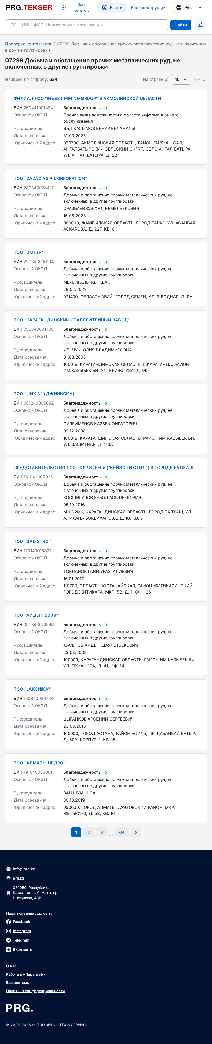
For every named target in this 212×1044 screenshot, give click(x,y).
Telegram (21, 940)
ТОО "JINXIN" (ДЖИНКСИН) (44, 393)
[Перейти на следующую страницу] (136, 832)
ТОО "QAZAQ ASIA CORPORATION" (50, 178)
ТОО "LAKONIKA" (32, 689)
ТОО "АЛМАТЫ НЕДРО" (39, 762)
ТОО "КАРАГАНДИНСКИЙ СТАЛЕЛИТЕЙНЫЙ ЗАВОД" (72, 319)
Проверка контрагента (28, 43)
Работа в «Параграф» (25, 974)
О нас (11, 966)
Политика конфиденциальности (35, 990)
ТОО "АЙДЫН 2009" (36, 615)
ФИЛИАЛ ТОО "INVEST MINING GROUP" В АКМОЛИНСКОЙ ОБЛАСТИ (87, 98)
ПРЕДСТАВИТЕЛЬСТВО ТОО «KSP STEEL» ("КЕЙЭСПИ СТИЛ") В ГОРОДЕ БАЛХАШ (103, 467)
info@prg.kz (24, 869)
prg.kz (18, 878)
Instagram (22, 931)
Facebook (21, 921)
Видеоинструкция (148, 7)
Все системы (18, 982)
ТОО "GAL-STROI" (33, 541)
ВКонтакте (22, 949)
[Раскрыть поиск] (200, 25)
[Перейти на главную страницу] (29, 7)
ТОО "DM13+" (28, 252)
